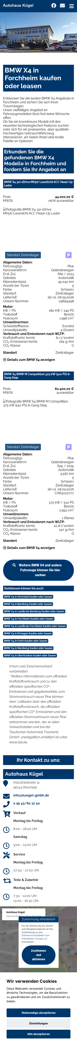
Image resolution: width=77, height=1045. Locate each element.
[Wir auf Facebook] (53, 6)
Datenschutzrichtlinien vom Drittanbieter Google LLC (35, 937)
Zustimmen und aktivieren (38, 955)
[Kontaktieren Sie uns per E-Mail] (62, 6)
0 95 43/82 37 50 (26, 803)
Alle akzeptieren (38, 1034)
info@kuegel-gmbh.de (31, 795)
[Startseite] (20, 4)
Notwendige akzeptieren (38, 1012)
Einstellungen (38, 1023)
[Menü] (71, 6)
